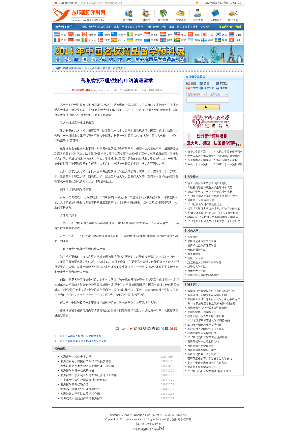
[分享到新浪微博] (131, 328)
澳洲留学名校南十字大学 (75, 356)
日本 (210, 34)
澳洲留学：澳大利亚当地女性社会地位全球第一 (90, 375)
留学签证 (233, 19)
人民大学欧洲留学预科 (229, 151)
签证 (132, 26)
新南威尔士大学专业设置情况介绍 (207, 295)
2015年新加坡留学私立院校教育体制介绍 (211, 303)
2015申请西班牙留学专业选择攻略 (207, 337)
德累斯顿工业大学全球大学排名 (205, 316)
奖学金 (204, 26)
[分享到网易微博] (149, 328)
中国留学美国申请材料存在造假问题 (86, 341)
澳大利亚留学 (63, 26)
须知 (172, 26)
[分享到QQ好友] (153, 328)
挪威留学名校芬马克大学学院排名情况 (209, 191)
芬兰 (210, 40)
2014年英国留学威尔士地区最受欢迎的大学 (212, 195)
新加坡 (155, 34)
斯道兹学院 (194, 253)
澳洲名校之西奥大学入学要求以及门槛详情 (87, 365)
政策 (156, 26)
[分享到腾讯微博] (140, 328)
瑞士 (238, 40)
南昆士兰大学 (195, 258)
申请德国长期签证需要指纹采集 (83, 335)
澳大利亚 (209, 87)
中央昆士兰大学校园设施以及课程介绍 (84, 379)
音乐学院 (192, 237)
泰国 (238, 34)
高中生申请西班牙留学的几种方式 (207, 362)
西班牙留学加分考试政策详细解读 (207, 307)
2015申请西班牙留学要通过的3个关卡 (209, 371)
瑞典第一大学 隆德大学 (200, 200)
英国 (77, 34)
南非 (183, 40)
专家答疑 (198, 19)
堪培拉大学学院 (196, 266)
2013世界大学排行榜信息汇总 (204, 204)
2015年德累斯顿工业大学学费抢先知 (208, 320)
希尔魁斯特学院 (196, 249)
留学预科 (128, 19)
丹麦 (107, 40)
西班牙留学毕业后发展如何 (203, 341)
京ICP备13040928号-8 (148, 423)
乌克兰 (138, 40)
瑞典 (224, 40)
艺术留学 (146, 19)
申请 (124, 26)
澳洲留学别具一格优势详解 (77, 370)
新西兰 (122, 34)
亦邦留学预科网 (68, 2)
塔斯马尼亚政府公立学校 (201, 241)
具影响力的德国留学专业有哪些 (205, 328)
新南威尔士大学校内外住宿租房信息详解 (211, 290)
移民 (179, 26)
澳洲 (107, 34)
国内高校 (216, 19)
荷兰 (169, 34)
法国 (63, 40)
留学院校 (163, 19)
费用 (140, 26)
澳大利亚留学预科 (230, 26)
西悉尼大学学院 (196, 270)
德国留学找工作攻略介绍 (201, 311)
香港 (197, 34)
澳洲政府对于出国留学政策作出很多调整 (85, 361)
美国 (63, 34)
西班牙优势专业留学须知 (201, 354)
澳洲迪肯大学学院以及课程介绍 (80, 393)
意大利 (92, 40)
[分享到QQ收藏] (157, 328)
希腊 (197, 40)
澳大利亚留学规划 (112, 68)
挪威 (169, 40)
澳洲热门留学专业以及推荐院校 (80, 389)
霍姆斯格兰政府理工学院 (201, 245)
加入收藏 (210, 2)
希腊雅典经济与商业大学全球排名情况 (209, 187)
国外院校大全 (154, 414)
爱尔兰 (138, 34)
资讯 (84, 26)
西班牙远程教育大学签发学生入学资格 (209, 358)
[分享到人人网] (144, 328)
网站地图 (222, 2)
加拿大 (92, 34)
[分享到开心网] (175, 328)
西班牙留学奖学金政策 (200, 345)
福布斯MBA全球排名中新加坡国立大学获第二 (214, 217)
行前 (164, 26)
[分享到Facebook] (166, 328)
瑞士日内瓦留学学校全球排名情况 (207, 183)
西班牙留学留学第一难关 (201, 350)
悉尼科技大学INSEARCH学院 (204, 262)
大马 (183, 34)
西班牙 (122, 40)
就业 (195, 26)
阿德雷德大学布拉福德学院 (203, 275)
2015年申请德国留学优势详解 (204, 324)
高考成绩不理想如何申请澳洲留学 (81, 398)
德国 (77, 40)
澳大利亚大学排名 (100, 26)
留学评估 (181, 19)
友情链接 (169, 414)
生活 (148, 26)
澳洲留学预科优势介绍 (74, 384)
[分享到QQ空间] (135, 328)
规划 (117, 26)
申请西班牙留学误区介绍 (201, 366)
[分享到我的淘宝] (171, 328)
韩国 (224, 34)
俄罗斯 (155, 40)
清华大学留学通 (196, 151)
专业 (187, 26)
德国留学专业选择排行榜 (201, 333)
